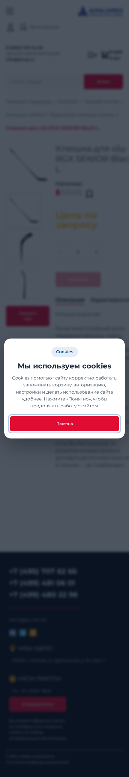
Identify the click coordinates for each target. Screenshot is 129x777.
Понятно (64, 423)
